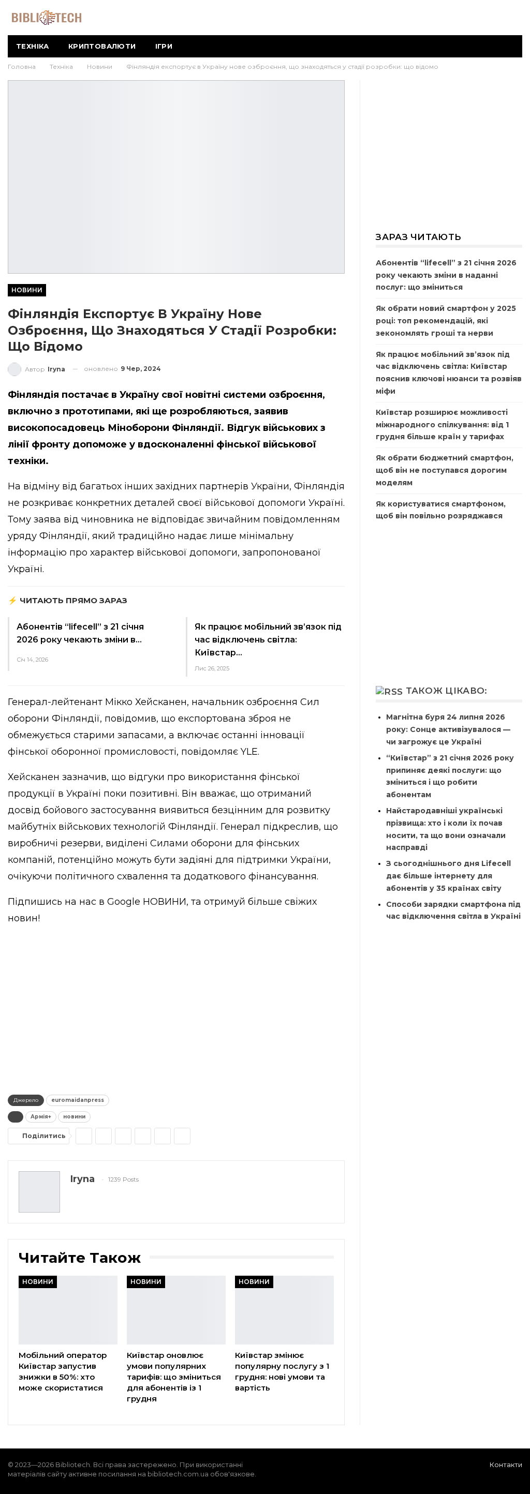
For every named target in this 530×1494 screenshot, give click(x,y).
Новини (26, 290)
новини (74, 1116)
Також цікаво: (447, 690)
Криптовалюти (102, 46)
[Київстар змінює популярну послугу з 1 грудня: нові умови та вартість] (284, 1310)
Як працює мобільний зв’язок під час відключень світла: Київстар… (268, 640)
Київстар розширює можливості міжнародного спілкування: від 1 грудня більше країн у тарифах (442, 425)
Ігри (164, 46)
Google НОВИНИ (146, 901)
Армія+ (41, 1116)
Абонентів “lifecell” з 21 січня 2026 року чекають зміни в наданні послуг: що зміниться (446, 275)
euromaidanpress (77, 1100)
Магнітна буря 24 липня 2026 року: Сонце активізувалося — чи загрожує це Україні (448, 729)
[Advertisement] (176, 1007)
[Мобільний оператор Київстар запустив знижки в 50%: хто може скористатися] (68, 1310)
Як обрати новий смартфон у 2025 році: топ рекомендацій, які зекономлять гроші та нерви (446, 321)
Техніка (32, 46)
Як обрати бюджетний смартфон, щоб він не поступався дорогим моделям (444, 470)
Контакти (506, 1464)
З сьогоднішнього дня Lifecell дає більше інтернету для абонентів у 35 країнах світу (448, 876)
